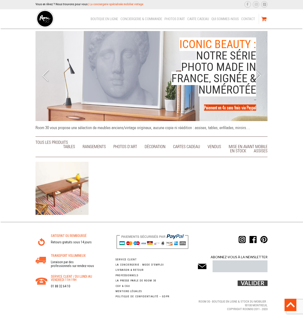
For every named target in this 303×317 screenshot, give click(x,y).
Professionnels (127, 275)
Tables (69, 147)
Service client (126, 259)
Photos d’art (175, 19)
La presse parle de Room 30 (136, 280)
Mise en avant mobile (248, 147)
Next (257, 76)
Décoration (155, 147)
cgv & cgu (123, 286)
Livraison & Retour (129, 270)
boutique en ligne (104, 19)
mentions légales (129, 291)
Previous (45, 76)
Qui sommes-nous (225, 19)
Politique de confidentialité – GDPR (142, 296)
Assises (260, 151)
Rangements (94, 147)
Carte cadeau (198, 19)
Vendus (214, 147)
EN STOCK (238, 151)
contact (248, 19)
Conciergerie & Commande (141, 19)
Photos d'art (125, 147)
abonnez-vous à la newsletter (239, 257)
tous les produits (52, 142)
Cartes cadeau (186, 147)
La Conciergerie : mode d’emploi (140, 264)
